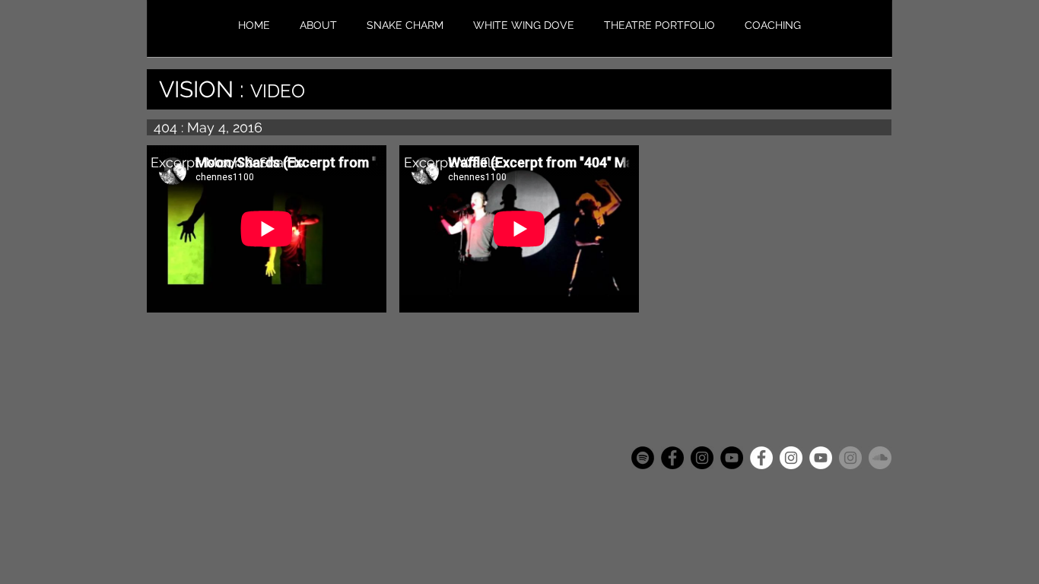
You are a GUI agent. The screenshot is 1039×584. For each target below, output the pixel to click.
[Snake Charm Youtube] (731, 457)
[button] (659, 25)
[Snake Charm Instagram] (702, 457)
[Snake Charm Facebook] (672, 457)
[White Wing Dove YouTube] (820, 457)
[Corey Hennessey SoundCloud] (880, 457)
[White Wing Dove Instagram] (791, 457)
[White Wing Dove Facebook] (761, 457)
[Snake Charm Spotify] (642, 457)
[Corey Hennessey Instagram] (850, 457)
